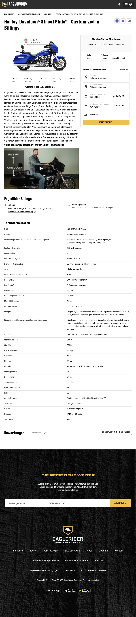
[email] (129, 20)
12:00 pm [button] (120, 96)
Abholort (93, 75)
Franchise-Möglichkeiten (46, 561)
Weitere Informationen (97, 571)
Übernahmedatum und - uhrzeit (100, 94)
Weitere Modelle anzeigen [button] (39, 87)
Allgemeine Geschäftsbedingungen (44, 571)
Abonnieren (120, 503)
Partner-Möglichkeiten (77, 561)
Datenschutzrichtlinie (73, 571)
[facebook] (117, 20)
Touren (33, 551)
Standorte (18, 551)
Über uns (103, 551)
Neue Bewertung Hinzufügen (115, 432)
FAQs (89, 551)
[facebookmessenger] (123, 20)
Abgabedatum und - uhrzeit (99, 104)
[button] (106, 115)
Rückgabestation (96, 84)
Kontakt (119, 551)
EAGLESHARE (72, 551)
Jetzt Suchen (106, 122)
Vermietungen (50, 551)
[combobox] (104, 78)
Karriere (99, 561)
